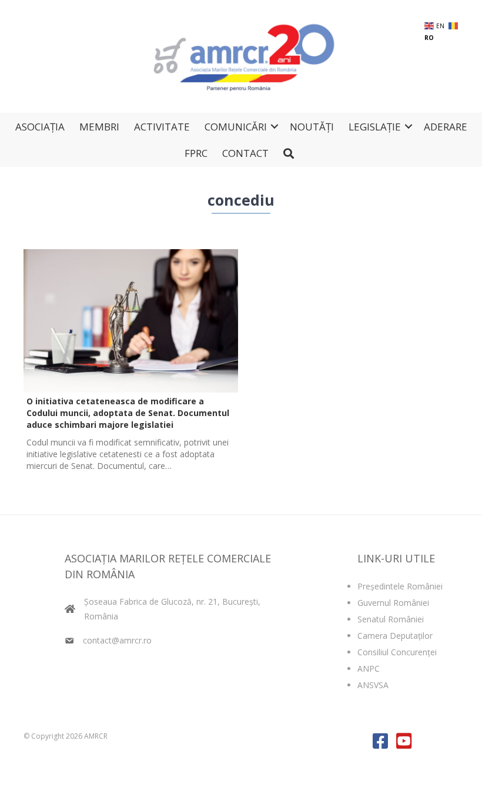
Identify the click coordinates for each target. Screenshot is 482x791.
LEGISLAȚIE (375, 126)
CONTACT (245, 153)
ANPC (368, 668)
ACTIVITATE (162, 126)
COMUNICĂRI (236, 126)
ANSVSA (373, 685)
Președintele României (400, 586)
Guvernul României (393, 602)
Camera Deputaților (395, 635)
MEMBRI (99, 126)
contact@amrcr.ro (117, 640)
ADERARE (445, 126)
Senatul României (390, 619)
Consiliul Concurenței (397, 652)
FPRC (196, 153)
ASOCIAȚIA (40, 126)
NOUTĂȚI (312, 126)
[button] (274, 126)
